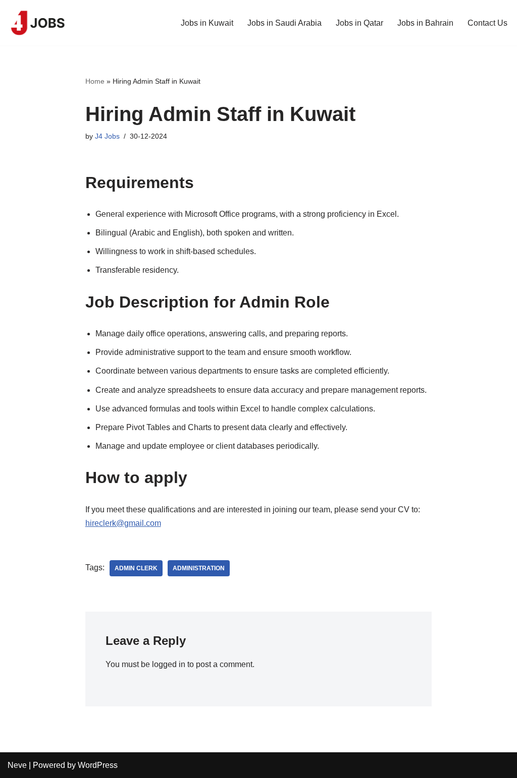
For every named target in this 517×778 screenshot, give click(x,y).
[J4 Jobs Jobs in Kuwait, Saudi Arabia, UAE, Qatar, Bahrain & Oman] (38, 22)
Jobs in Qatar (359, 23)
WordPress (98, 765)
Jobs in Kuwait (207, 23)
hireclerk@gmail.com (123, 523)
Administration (199, 568)
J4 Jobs (107, 136)
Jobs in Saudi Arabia (284, 23)
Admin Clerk (136, 568)
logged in (168, 664)
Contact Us (487, 23)
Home (95, 81)
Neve (17, 765)
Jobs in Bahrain (425, 23)
